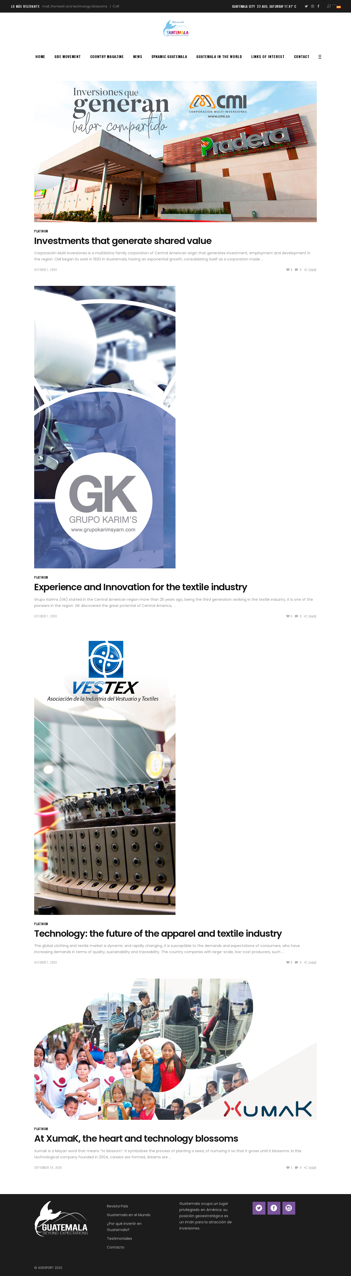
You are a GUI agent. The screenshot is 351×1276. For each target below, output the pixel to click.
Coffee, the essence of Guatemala (101, 6)
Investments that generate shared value (122, 240)
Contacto (115, 1247)
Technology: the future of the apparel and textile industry (158, 933)
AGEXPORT (46, 1267)
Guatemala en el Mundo (129, 1214)
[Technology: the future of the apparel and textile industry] (105, 773)
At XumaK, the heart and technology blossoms (136, 1138)
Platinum (41, 231)
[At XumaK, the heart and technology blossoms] (175, 1049)
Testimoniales (119, 1238)
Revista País (117, 1206)
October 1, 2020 (45, 270)
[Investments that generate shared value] (175, 151)
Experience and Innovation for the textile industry (140, 587)
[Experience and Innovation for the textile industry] (105, 427)
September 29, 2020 (48, 1168)
